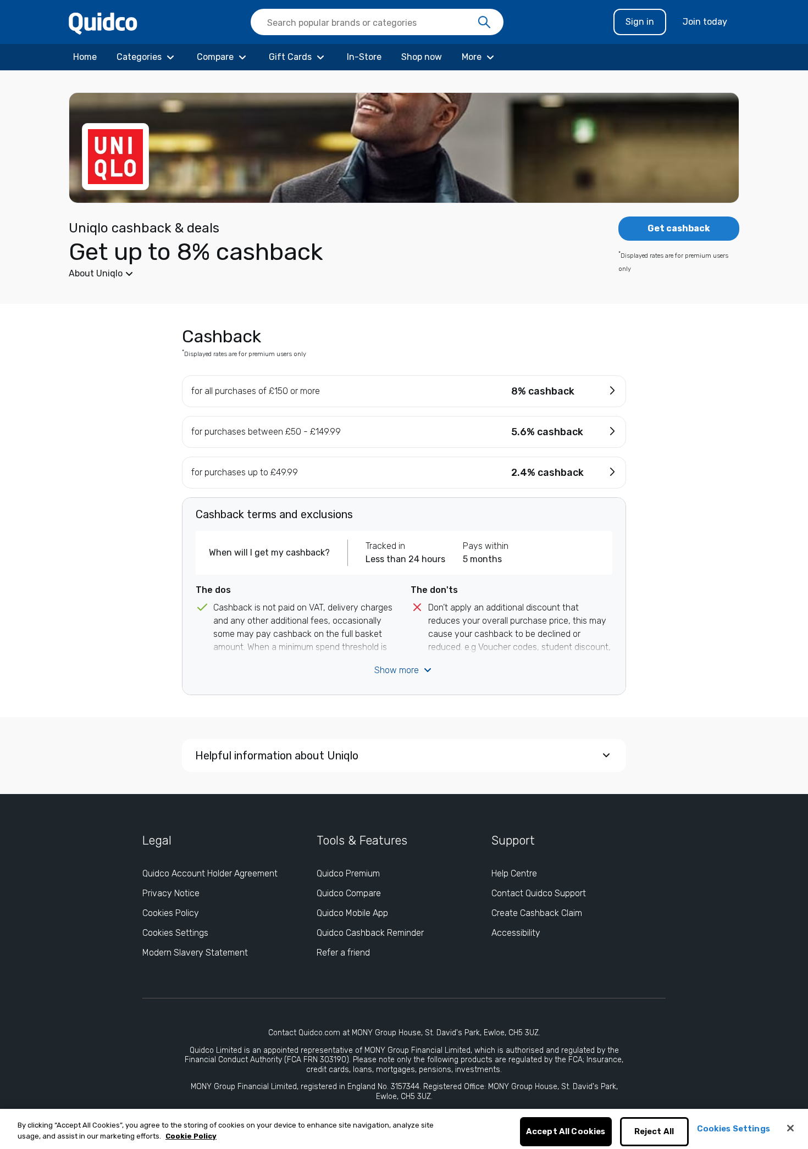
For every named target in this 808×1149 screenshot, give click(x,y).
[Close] (790, 1128)
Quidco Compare (349, 893)
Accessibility (515, 933)
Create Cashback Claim (536, 913)
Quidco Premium (348, 873)
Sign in (640, 21)
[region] (404, 1129)
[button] (321, 273)
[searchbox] (377, 22)
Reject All (654, 1132)
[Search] (484, 22)
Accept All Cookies (566, 1132)
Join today (705, 21)
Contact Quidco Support (538, 893)
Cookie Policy (191, 1136)
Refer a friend (343, 952)
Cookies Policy (170, 913)
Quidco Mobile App (352, 913)
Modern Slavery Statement (195, 952)
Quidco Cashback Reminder (370, 933)
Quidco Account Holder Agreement (210, 873)
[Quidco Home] (103, 23)
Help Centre (514, 873)
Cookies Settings (175, 933)
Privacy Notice (171, 893)
